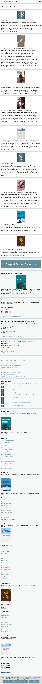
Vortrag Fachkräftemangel (6, 447)
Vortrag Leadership (5, 442)
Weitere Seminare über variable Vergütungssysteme (12, 352)
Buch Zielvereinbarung (7, 224)
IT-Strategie (3, 629)
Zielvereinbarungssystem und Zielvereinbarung (21, 402)
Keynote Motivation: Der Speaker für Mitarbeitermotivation (13, 369)
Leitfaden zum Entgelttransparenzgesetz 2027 (11, 362)
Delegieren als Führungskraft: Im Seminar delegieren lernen (13, 370)
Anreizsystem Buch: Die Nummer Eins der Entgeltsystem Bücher (19, 140)
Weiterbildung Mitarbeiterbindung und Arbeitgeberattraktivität (18, 192)
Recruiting (3, 564)
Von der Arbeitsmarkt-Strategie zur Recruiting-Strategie (17, 48)
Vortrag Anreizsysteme (6, 463)
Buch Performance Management (8, 519)
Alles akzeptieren (7, 681)
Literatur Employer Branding (7, 507)
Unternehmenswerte (5, 571)
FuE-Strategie (4, 627)
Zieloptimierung (4, 578)
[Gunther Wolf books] (8, 670)
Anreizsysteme (4, 553)
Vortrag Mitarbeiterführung (7, 468)
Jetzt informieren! (5, 314)
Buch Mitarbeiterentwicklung (7, 515)
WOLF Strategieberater (8, 163)
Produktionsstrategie (5, 620)
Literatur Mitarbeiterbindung (7, 510)
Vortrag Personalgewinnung (7, 454)
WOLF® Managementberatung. (9, 1)
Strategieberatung (20, 254)
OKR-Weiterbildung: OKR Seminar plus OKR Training (12, 372)
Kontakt (13, 389)
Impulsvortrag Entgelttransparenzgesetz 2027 (11, 363)
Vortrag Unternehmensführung (7, 440)
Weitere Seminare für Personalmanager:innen (11, 316)
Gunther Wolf (14, 386)
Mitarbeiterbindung (5, 556)
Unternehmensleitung (5, 569)
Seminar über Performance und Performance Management (13, 376)
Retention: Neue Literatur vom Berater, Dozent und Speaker (13, 360)
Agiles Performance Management (8, 374)
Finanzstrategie (4, 626)
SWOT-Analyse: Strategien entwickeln (11, 249)
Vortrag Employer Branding (7, 459)
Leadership (3, 631)
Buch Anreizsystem (5, 500)
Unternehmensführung (5, 567)
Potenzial (3, 562)
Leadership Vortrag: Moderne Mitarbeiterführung (15, 84)
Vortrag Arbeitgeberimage (6, 465)
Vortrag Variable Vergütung (7, 456)
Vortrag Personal (4, 458)
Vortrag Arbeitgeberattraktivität (8, 451)
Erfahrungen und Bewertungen (18, 392)
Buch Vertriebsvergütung (6, 512)
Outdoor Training (15, 397)
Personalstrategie (5, 615)
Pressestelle (4, 20)
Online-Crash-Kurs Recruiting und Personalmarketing (12, 365)
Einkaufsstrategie (5, 622)
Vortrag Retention (5, 466)
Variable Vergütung (5, 574)
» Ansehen (3, 435)
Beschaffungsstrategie (6, 624)
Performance (4, 560)
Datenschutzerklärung (34, 681)
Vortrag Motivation (5, 445)
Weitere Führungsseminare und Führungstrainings (12, 336)
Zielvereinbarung (4, 579)
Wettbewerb (3, 576)
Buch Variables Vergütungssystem (8, 508)
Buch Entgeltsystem (5, 517)
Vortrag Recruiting (5, 444)
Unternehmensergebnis (6, 565)
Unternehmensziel (5, 572)
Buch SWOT (3, 501)
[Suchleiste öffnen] (36, 1)
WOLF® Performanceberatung (18, 400)
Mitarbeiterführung (5, 558)
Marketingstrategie (5, 619)
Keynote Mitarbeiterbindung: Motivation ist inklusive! (16, 110)
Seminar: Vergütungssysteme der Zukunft (9, 367)
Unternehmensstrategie (6, 613)
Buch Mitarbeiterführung (6, 503)
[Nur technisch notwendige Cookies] (40, 680)
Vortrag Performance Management (8, 461)
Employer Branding (5, 555)
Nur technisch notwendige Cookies (20, 681)
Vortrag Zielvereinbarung (6, 449)
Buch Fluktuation (4, 514)
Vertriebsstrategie (5, 617)
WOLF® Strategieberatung (17, 405)
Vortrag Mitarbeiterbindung (7, 452)
